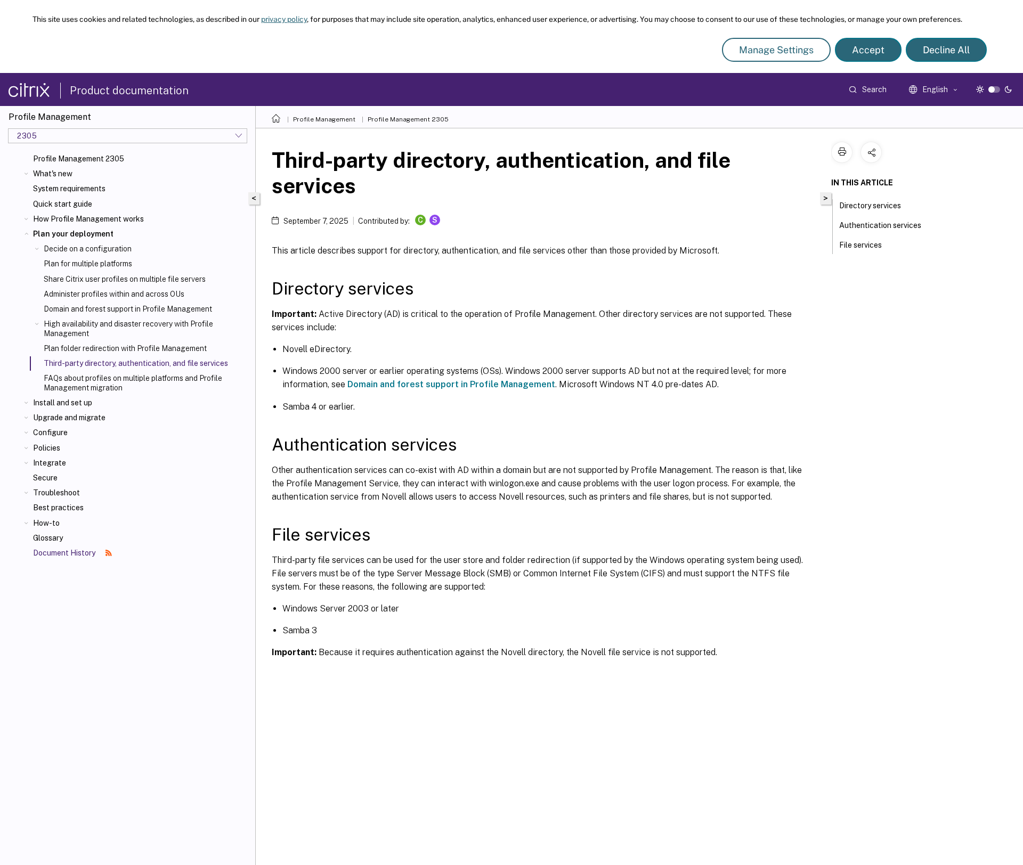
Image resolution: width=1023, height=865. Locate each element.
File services (860, 245)
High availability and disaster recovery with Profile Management (128, 329)
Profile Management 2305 (78, 158)
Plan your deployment (73, 234)
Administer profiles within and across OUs (114, 294)
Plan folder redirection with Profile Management (125, 348)
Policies (46, 448)
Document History (65, 553)
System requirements (69, 188)
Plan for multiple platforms (88, 263)
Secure (45, 478)
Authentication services (880, 225)
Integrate (49, 463)
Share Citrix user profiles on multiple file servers (125, 279)
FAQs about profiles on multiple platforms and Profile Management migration (133, 383)
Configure (50, 432)
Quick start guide (62, 204)
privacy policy (284, 19)
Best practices (58, 507)
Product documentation (129, 90)
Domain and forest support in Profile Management (128, 309)
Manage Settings (776, 49)
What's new (52, 173)
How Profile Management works (88, 219)
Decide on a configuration (88, 248)
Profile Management (324, 119)
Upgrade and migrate (69, 417)
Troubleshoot (56, 492)
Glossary (48, 538)
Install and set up (62, 402)
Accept (868, 49)
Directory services (870, 205)
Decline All (946, 49)
